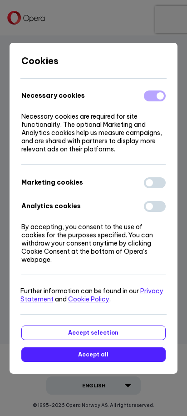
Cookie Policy (88, 299)
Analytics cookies (51, 206)
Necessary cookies (53, 95)
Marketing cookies (52, 182)
